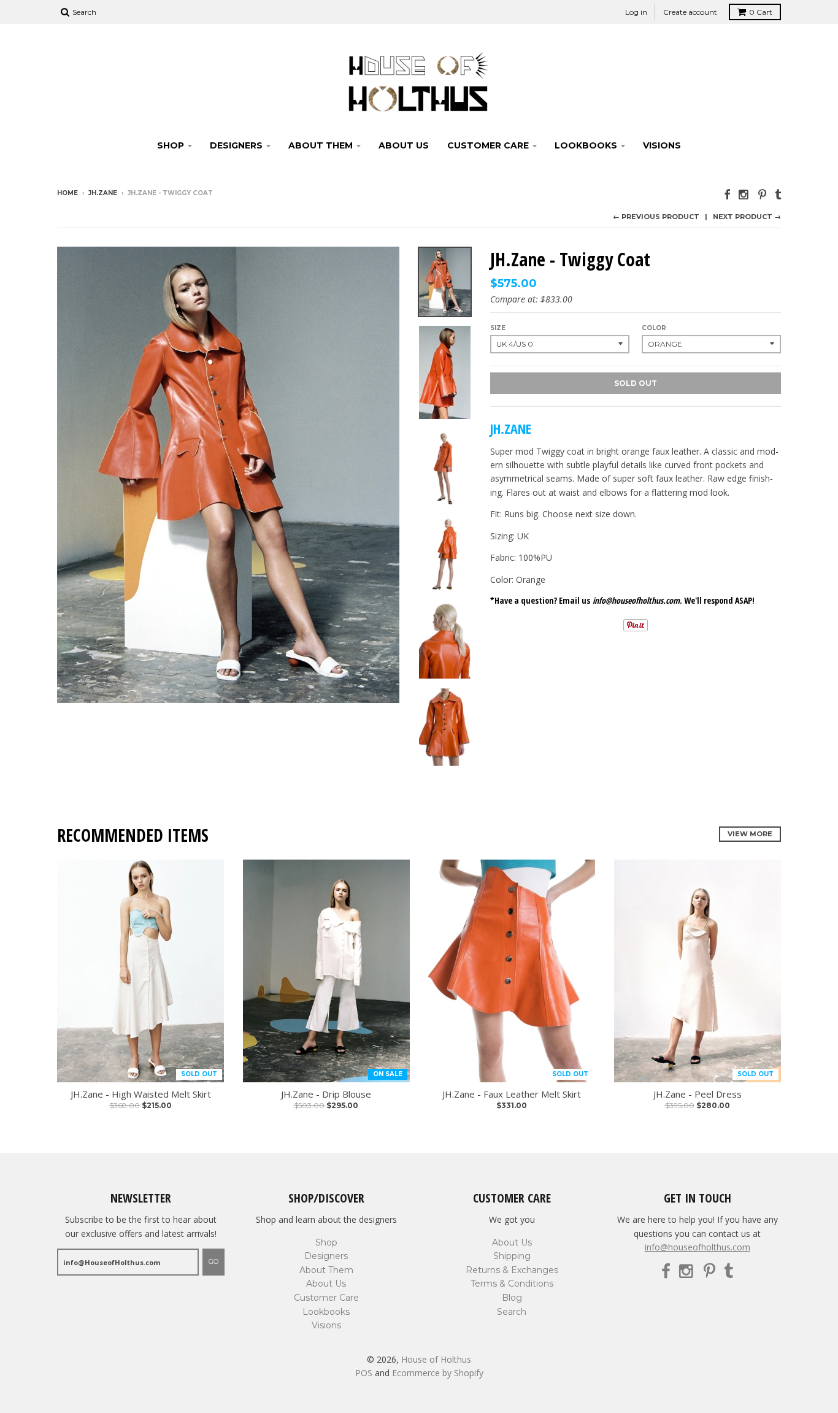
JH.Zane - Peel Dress (697, 1094)
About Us (404, 145)
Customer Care (488, 145)
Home (67, 193)
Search (511, 1311)
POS (363, 1373)
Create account (690, 12)
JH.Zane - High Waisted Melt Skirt (141, 1094)
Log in (636, 12)
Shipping (512, 1255)
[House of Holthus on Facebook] (727, 194)
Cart (760, 12)
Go (213, 1261)
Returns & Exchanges (512, 1270)
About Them (320, 145)
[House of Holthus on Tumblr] (778, 194)
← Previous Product (656, 216)
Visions (662, 145)
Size (497, 328)
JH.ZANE (102, 193)
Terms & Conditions (512, 1283)
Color (654, 328)
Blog (512, 1297)
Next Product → (747, 216)
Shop (170, 145)
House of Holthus (436, 1359)
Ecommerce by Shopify (437, 1373)
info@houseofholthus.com (697, 1247)
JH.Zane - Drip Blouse (326, 1094)
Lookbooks (586, 145)
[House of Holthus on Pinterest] (762, 194)
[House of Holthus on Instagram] (744, 194)
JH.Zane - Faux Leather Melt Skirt (511, 1094)
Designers (236, 145)
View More (750, 834)
